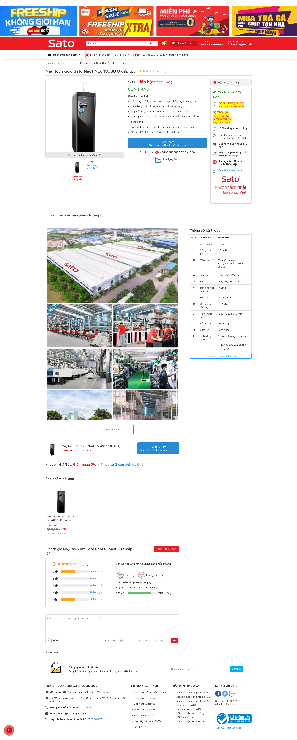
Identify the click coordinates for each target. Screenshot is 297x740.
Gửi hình (57, 640)
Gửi (174, 640)
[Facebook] (218, 694)
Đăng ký (236, 668)
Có (120, 593)
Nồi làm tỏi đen (184, 717)
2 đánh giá (162, 71)
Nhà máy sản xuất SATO (147, 721)
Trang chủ (50, 63)
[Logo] (65, 43)
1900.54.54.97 (84, 707)
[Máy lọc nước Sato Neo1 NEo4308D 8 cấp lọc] (52, 448)
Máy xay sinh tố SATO (188, 709)
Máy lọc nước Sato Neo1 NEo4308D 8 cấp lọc (92, 446)
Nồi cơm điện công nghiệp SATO (194, 692)
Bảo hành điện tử (143, 715)
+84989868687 (212, 43)
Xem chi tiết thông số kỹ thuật (221, 355)
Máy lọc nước (68, 63)
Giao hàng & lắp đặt (145, 697)
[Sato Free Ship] (148, 21)
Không (164, 593)
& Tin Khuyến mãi (240, 44)
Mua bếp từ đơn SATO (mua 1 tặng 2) (109, 55)
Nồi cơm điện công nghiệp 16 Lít (194, 696)
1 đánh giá (96, 571)
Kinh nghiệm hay (236, 41)
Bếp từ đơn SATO (186, 705)
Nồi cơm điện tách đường (190, 713)
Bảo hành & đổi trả (144, 703)
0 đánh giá (96, 578)
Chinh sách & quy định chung (150, 692)
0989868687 (95, 719)
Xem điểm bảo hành (230, 170)
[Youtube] (225, 694)
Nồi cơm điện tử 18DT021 (190, 721)
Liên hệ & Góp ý (142, 727)
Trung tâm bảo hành (145, 709)
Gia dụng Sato (171, 159)
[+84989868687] (9, 730)
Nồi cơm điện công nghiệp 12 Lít (193, 700)
